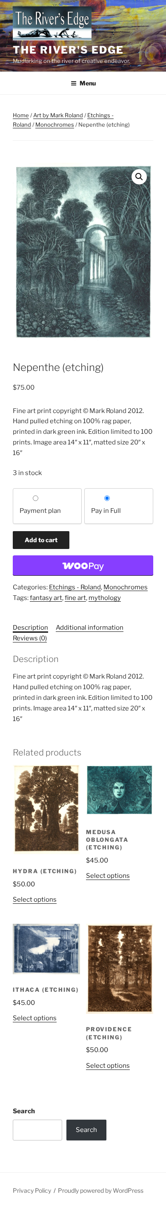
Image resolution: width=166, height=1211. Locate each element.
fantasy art (46, 598)
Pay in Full (106, 511)
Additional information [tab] (89, 627)
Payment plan (40, 511)
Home (21, 115)
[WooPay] (83, 565)
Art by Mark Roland (58, 115)
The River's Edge (68, 50)
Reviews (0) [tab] (30, 638)
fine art (75, 598)
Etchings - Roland (75, 587)
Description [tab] (30, 627)
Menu (88, 83)
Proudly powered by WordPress (100, 1190)
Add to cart (41, 539)
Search (24, 1111)
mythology (105, 598)
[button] (139, 176)
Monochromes (54, 124)
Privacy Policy (32, 1190)
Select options (35, 899)
